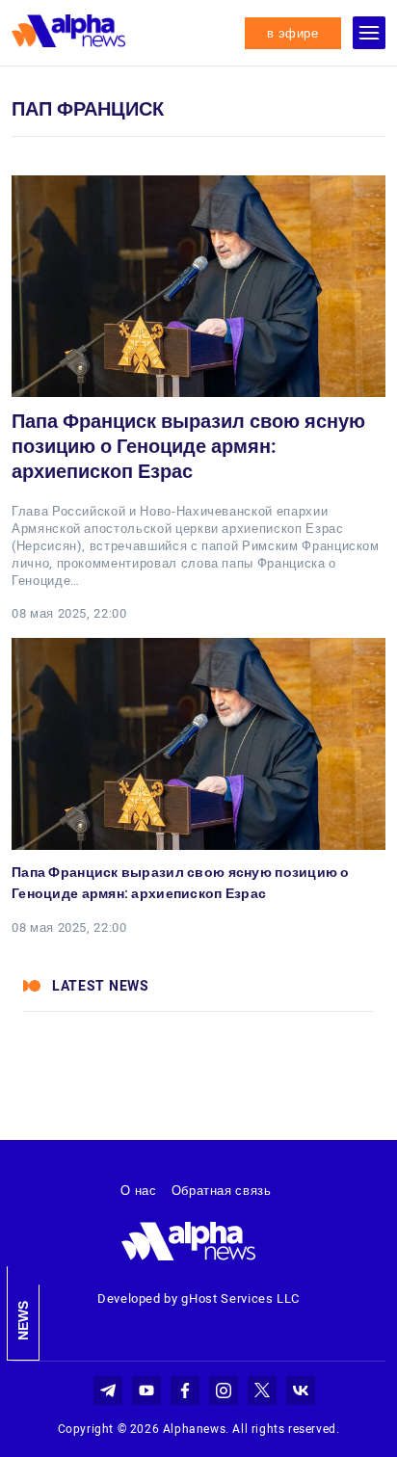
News (23, 1320)
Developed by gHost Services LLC (198, 1298)
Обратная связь (222, 1190)
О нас (138, 1190)
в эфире (293, 33)
